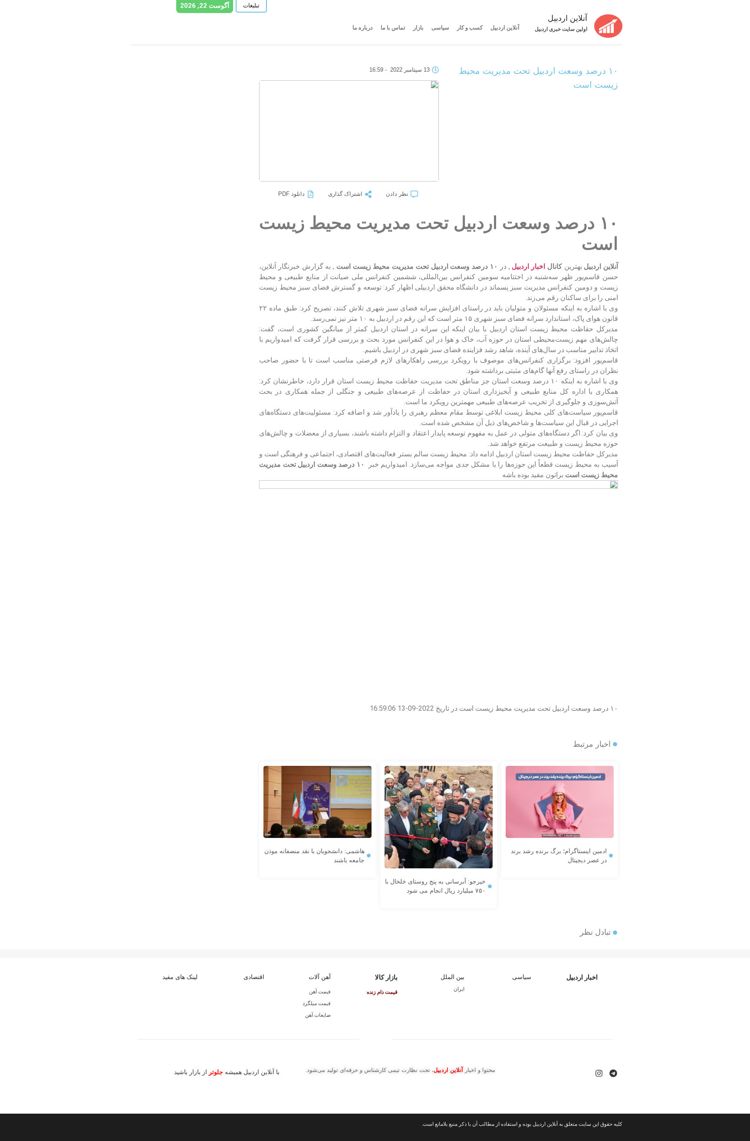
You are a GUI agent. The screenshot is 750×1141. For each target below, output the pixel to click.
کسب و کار (470, 27)
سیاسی (440, 27)
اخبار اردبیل (528, 266)
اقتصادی (253, 976)
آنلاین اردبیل (505, 27)
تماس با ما (393, 27)
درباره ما (362, 27)
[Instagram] (599, 1073)
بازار (418, 27)
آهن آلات (320, 976)
